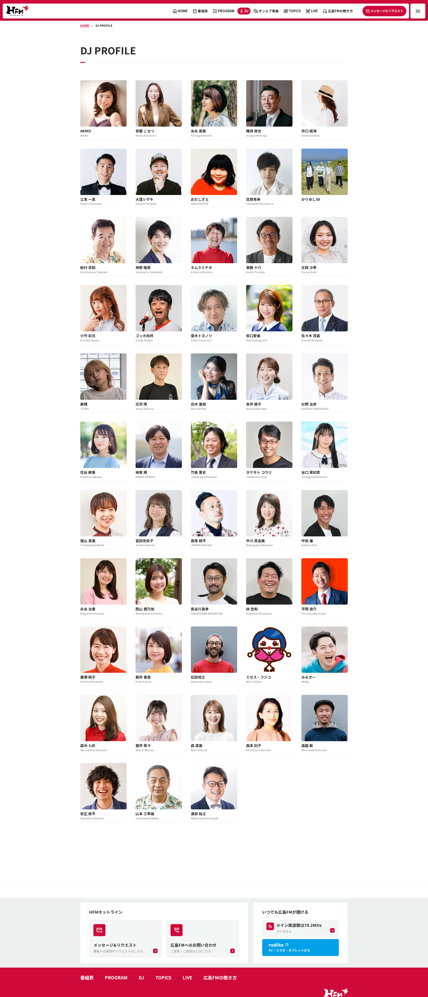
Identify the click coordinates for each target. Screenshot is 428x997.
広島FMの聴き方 (220, 977)
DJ (141, 977)
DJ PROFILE (104, 25)
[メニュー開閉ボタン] (417, 11)
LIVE (187, 977)
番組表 (87, 977)
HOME (84, 25)
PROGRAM (116, 977)
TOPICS (163, 977)
